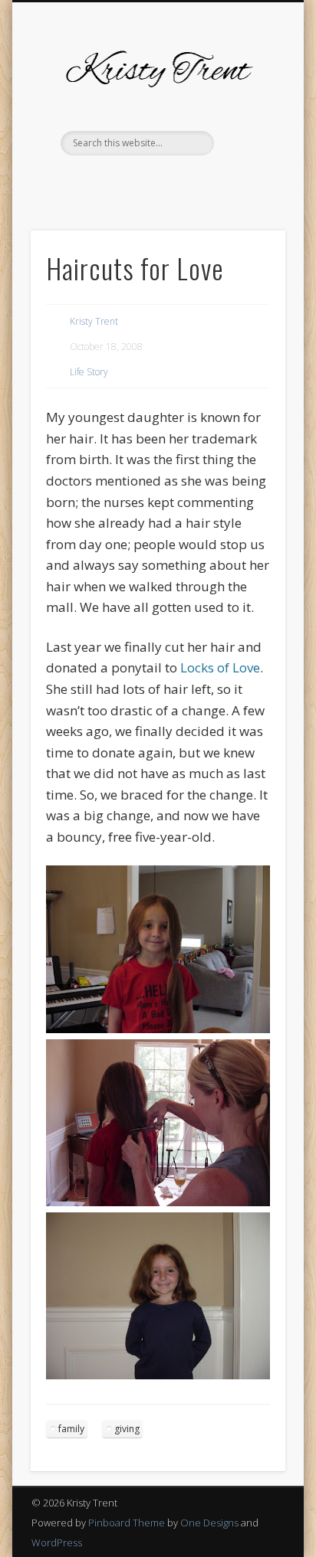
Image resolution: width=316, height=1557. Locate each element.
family (71, 1428)
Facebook (77, 181)
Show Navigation (247, 137)
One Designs (209, 1522)
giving (127, 1428)
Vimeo (172, 181)
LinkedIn (234, 181)
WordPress (56, 1542)
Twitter (109, 181)
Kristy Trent (94, 321)
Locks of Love (220, 667)
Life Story (89, 371)
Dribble (203, 181)
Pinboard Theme (126, 1522)
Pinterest (140, 181)
